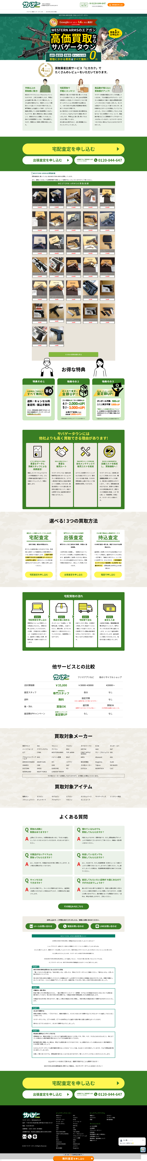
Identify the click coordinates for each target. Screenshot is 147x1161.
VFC (53, 762)
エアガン (69, 796)
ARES (82, 757)
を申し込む (73, 1158)
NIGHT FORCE (42, 771)
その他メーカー (86, 765)
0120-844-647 (99, 3)
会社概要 (92, 1128)
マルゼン (69, 746)
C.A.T (111, 768)
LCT (23, 752)
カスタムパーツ (86, 796)
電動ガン (25, 796)
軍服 (91, 1119)
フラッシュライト (28, 800)
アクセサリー (56, 800)
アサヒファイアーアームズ (29, 758)
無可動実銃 (110, 1119)
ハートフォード (27, 749)
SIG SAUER (113, 765)
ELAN (112, 762)
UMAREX (25, 765)
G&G (97, 749)
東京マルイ (26, 746)
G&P (67, 765)
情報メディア (93, 1140)
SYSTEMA (25, 768)
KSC (38, 746)
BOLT (68, 757)
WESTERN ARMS (57, 752)
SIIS (111, 752)
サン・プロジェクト (102, 752)
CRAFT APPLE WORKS (86, 753)
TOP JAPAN (70, 752)
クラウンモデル (42, 749)
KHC (38, 757)
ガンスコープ (85, 800)
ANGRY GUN (41, 762)
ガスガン (40, 796)
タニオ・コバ (114, 746)
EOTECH (84, 768)
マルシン (55, 746)
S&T (111, 749)
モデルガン (55, 796)
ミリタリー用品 (115, 796)
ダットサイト (41, 800)
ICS (67, 768)
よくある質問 (93, 1126)
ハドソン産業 (56, 757)
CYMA (39, 752)
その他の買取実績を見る (73, 354)
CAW (38, 765)
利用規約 (92, 1132)
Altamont (98, 757)
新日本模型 (84, 762)
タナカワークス (86, 746)
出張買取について (94, 1136)
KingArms (98, 762)
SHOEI (39, 768)
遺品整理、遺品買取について (97, 1138)
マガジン (69, 800)
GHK (53, 765)
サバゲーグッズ (100, 796)
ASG (111, 757)
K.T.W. (97, 746)
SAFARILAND (26, 771)
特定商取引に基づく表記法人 (97, 1134)
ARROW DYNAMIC (28, 762)
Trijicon (98, 765)
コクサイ (69, 762)
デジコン (55, 749)
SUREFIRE (55, 768)
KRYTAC (83, 749)
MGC (67, 749)
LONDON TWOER (58, 771)
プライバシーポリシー (96, 1130)
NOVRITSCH (99, 768)
